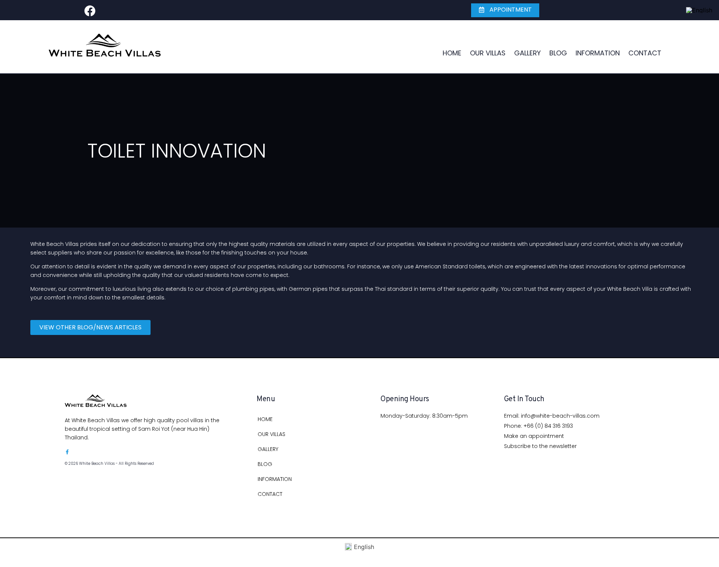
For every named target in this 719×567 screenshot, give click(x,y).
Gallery (527, 53)
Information (598, 53)
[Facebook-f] (67, 451)
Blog (558, 53)
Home (452, 53)
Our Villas (488, 53)
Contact (644, 53)
